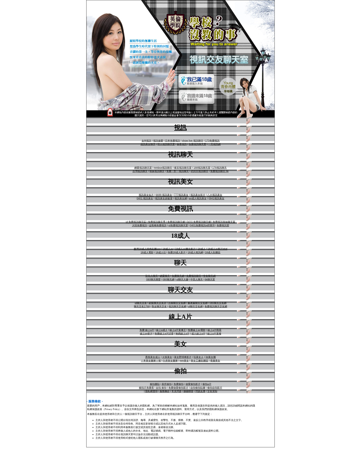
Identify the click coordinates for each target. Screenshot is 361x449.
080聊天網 (168, 279)
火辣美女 (167, 357)
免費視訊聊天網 (176, 221)
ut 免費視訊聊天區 (136, 221)
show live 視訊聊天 (192, 140)
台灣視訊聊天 (139, 171)
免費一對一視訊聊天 (177, 171)
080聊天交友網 (218, 302)
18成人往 (160, 252)
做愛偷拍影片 (193, 384)
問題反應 (200, 391)
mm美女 (184, 360)
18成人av (168, 248)
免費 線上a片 (147, 330)
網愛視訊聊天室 (143, 167)
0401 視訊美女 (145, 198)
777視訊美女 (181, 194)
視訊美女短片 (146, 194)
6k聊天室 (210, 279)
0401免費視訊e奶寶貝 (202, 225)
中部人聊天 (196, 279)
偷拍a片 (206, 384)
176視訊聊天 (219, 167)
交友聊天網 (209, 275)
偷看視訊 (182, 144)
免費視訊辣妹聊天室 (224, 221)
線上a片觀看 (214, 330)
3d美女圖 (210, 357)
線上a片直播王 (177, 330)
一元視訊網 (214, 144)
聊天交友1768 (142, 306)
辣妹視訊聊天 (156, 171)
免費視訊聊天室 (197, 144)
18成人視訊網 (195, 252)
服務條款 (165, 391)
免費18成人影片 (177, 252)
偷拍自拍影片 (214, 387)
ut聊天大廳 (182, 279)
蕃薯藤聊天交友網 (198, 302)
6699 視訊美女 (164, 194)
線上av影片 (146, 333)
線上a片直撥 (214, 333)
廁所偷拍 (167, 384)
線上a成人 (162, 330)
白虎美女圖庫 (170, 360)
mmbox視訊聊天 (163, 167)
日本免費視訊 (172, 140)
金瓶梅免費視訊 (158, 225)
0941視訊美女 (216, 198)
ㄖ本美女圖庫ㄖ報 (151, 360)
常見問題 (177, 391)
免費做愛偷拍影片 (178, 387)
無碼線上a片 (182, 333)
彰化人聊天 (151, 275)
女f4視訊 (146, 140)
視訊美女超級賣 (164, 198)
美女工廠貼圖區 (199, 360)
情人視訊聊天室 (166, 144)
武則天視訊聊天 (199, 171)
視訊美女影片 (197, 194)
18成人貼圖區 (212, 252)
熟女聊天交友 (159, 306)
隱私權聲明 (151, 391)
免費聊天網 (178, 275)
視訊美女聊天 (147, 144)
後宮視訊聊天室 (183, 167)
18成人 (202, 248)
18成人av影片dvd (217, 248)
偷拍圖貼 (155, 384)
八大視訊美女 (214, 194)
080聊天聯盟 (153, 279)
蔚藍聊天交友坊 (157, 302)
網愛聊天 (165, 275)
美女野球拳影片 (183, 357)
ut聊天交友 (141, 302)
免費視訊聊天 (193, 275)
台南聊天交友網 (177, 302)
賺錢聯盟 (188, 391)
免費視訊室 (223, 225)
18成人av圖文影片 (185, 248)
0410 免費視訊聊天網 (199, 221)
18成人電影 (147, 252)
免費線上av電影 (197, 330)
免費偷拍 (179, 384)
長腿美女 (215, 360)
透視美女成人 (152, 357)
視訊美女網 (180, 198)
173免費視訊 (212, 140)
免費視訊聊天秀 (156, 221)
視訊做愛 (158, 140)
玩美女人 (198, 357)
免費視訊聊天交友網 (216, 306)
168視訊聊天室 (201, 167)
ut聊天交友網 (195, 306)
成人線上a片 (198, 333)
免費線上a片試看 (164, 333)
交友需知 (212, 391)
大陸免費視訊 (139, 225)
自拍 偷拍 (161, 387)
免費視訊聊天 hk (219, 171)
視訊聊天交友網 (177, 306)
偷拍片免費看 (146, 387)
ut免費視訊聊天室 (178, 225)
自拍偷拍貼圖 (197, 387)
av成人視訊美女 (198, 198)
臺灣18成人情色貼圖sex (147, 248)
